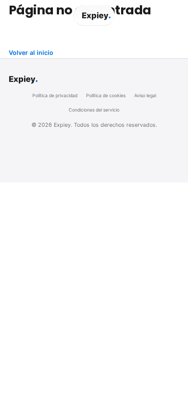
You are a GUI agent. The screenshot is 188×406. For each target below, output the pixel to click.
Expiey (96, 15)
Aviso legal (145, 95)
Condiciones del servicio (94, 110)
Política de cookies (105, 95)
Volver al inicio (31, 52)
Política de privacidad (54, 95)
